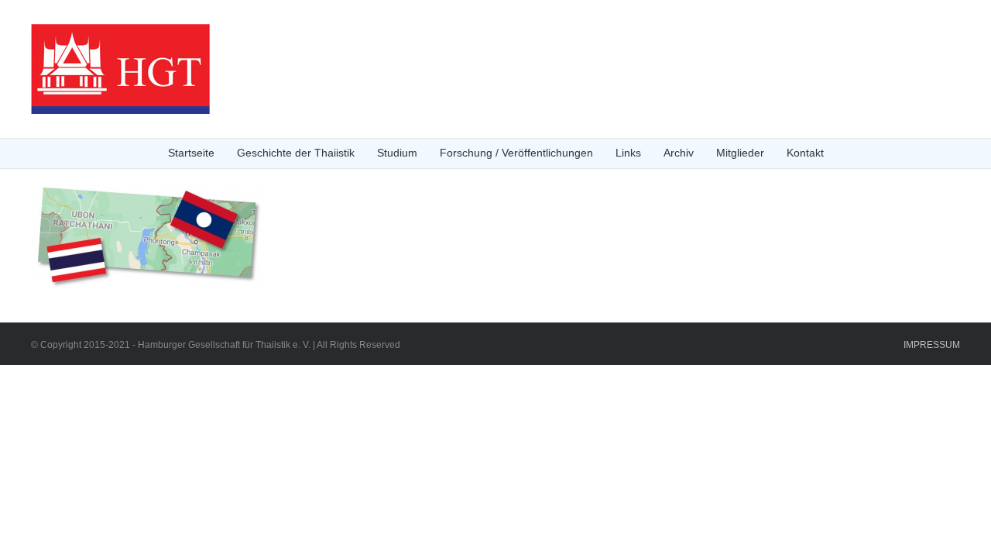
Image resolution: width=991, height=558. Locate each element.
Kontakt (805, 152)
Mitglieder (740, 152)
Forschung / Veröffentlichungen (516, 152)
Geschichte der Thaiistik (296, 152)
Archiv (679, 152)
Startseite (191, 152)
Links (628, 152)
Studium (397, 152)
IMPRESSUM (932, 344)
